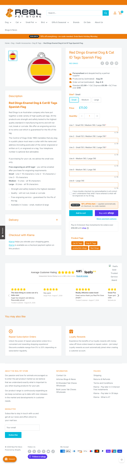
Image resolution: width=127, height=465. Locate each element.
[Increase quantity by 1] (97, 116)
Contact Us (61, 375)
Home (7, 43)
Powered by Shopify (13, 450)
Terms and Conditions (103, 383)
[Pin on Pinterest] (107, 63)
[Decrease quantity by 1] (81, 116)
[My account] (115, 13)
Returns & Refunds (102, 379)
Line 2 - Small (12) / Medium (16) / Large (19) (88, 136)
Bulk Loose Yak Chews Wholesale (66, 390)
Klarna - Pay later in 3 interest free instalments (107, 388)
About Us (99, 22)
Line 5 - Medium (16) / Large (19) (82, 170)
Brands (76, 22)
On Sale (87, 22)
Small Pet (30, 22)
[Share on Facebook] (102, 63)
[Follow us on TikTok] (53, 451)
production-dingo (80, 248)
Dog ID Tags (36, 43)
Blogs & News (11, 30)
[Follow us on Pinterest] (43, 451)
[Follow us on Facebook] (29, 451)
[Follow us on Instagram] (39, 451)
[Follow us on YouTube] (48, 451)
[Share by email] (116, 63)
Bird (43, 22)
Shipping (97, 375)
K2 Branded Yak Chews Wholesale (66, 384)
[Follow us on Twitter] (34, 451)
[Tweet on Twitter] (111, 63)
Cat (17, 22)
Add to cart (81, 213)
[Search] (106, 13)
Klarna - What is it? (102, 397)
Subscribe (13, 435)
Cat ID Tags (77, 243)
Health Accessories (23, 43)
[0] (120, 12)
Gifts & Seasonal (59, 22)
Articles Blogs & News (66, 379)
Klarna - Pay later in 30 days (106, 393)
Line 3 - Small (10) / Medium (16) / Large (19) (88, 147)
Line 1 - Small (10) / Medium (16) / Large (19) (87, 125)
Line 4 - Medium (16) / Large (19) (82, 158)
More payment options (106, 219)
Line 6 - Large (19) (76, 181)
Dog (7, 22)
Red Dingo (73, 63)
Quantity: (73, 116)
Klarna (11, 241)
